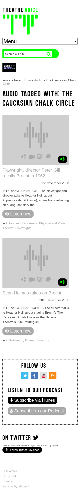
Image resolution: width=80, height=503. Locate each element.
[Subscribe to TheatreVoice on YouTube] (43, 375)
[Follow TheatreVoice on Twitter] (24, 375)
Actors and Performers (21, 223)
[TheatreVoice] (20, 20)
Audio (38, 80)
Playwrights (23, 228)
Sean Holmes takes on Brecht (31, 292)
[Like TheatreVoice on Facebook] (34, 375)
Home (26, 80)
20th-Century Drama (20, 340)
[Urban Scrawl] (9, 67)
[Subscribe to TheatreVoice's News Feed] (52, 375)
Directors (42, 340)
